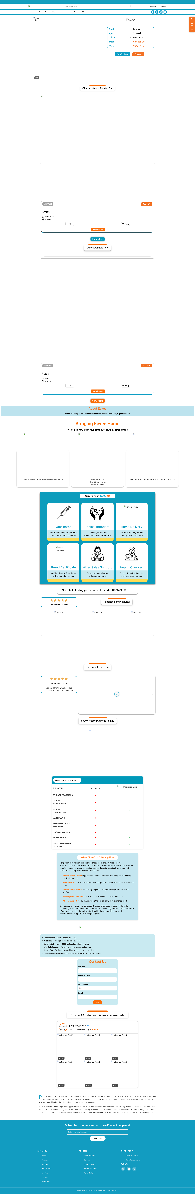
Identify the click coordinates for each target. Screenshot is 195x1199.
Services (65, 12)
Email (80, 993)
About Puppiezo (89, 1156)
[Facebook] (152, 12)
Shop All (45, 1164)
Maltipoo (48, 378)
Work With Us (46, 1169)
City (53, 12)
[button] (138, 54)
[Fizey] (97, 313)
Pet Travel (45, 1177)
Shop (76, 12)
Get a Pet (42, 12)
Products (45, 1160)
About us (45, 1173)
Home (32, 12)
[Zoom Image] (36, 20)
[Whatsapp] (156, 12)
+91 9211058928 (132, 1156)
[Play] (116, 694)
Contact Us (119, 590)
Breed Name (83, 984)
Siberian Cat (49, 217)
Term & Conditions (90, 1169)
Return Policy (89, 1173)
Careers (87, 1160)
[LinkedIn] (129, 1169)
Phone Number (84, 975)
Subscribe (97, 1138)
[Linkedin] (165, 12)
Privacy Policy (89, 1164)
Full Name (82, 967)
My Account (46, 1182)
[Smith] (97, 151)
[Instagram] (160, 12)
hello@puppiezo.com (133, 1160)
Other (84, 12)
